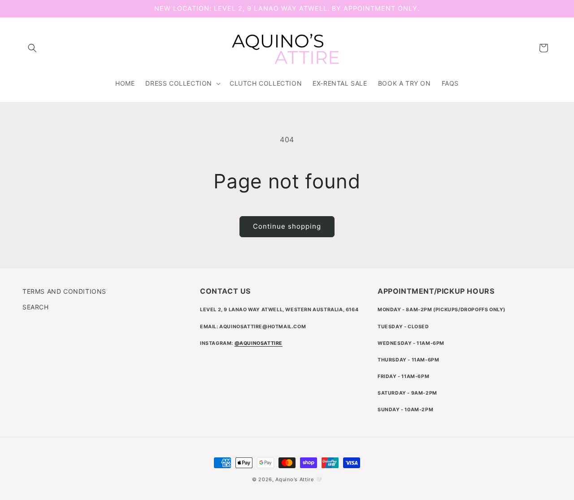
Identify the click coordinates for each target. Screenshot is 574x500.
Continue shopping (287, 226)
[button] (32, 48)
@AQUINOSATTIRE (259, 343)
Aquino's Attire (294, 479)
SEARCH (35, 307)
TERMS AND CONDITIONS (64, 291)
